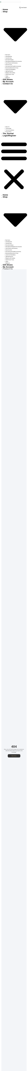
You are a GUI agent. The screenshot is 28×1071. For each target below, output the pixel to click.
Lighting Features (9, 71)
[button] (14, 165)
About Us (7, 126)
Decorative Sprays (9, 59)
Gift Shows (8, 79)
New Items (7, 54)
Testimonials (8, 128)
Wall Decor (7, 77)
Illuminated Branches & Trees (11, 67)
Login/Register (9, 136)
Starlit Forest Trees (9, 74)
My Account (8, 81)
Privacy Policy (8, 131)
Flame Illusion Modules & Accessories (13, 61)
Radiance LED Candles (10, 72)
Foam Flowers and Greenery (11, 63)
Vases (6, 76)
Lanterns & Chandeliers (10, 69)
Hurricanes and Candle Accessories (13, 66)
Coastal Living (8, 58)
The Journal (8, 133)
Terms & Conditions (9, 130)
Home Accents (8, 64)
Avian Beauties (8, 56)
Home (5, 9)
